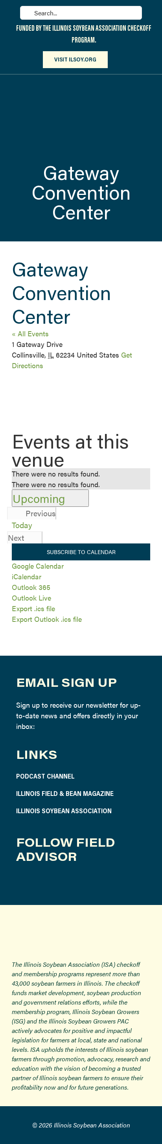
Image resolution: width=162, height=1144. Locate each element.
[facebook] (21, 882)
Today (22, 524)
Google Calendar (38, 566)
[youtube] (77, 882)
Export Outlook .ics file (47, 619)
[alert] (81, 473)
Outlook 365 (31, 587)
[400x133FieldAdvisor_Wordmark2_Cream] (81, 84)
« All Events (30, 333)
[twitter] (58, 882)
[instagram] (40, 882)
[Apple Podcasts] (114, 882)
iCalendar (26, 576)
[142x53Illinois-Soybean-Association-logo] (81, 924)
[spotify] (95, 882)
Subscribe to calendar (81, 552)
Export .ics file (33, 608)
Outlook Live (31, 598)
